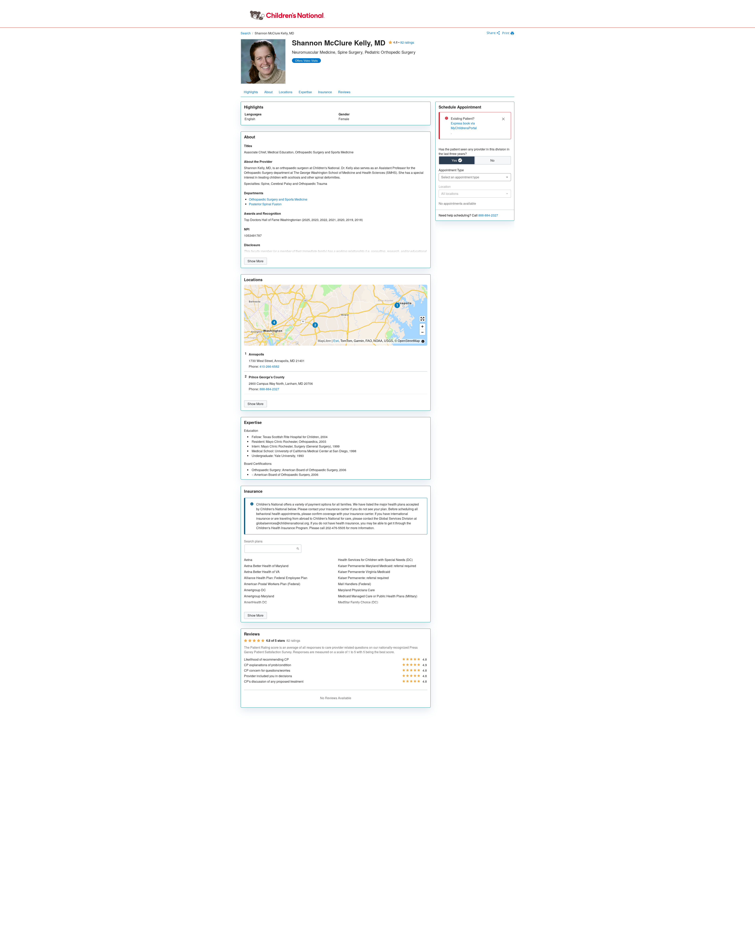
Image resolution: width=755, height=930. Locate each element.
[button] (397, 305)
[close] (503, 119)
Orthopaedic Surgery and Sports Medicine (278, 199)
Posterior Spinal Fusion (265, 204)
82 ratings (407, 42)
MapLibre (324, 341)
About (268, 92)
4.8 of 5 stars (275, 640)
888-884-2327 (488, 215)
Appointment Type (451, 170)
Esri (336, 341)
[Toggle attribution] (423, 341)
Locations (285, 92)
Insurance (325, 92)
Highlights (251, 92)
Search (246, 33)
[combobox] (475, 177)
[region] (335, 315)
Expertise (305, 92)
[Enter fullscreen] (422, 319)
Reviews (344, 92)
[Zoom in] (422, 326)
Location (445, 186)
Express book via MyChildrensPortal (464, 125)
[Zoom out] (422, 332)
